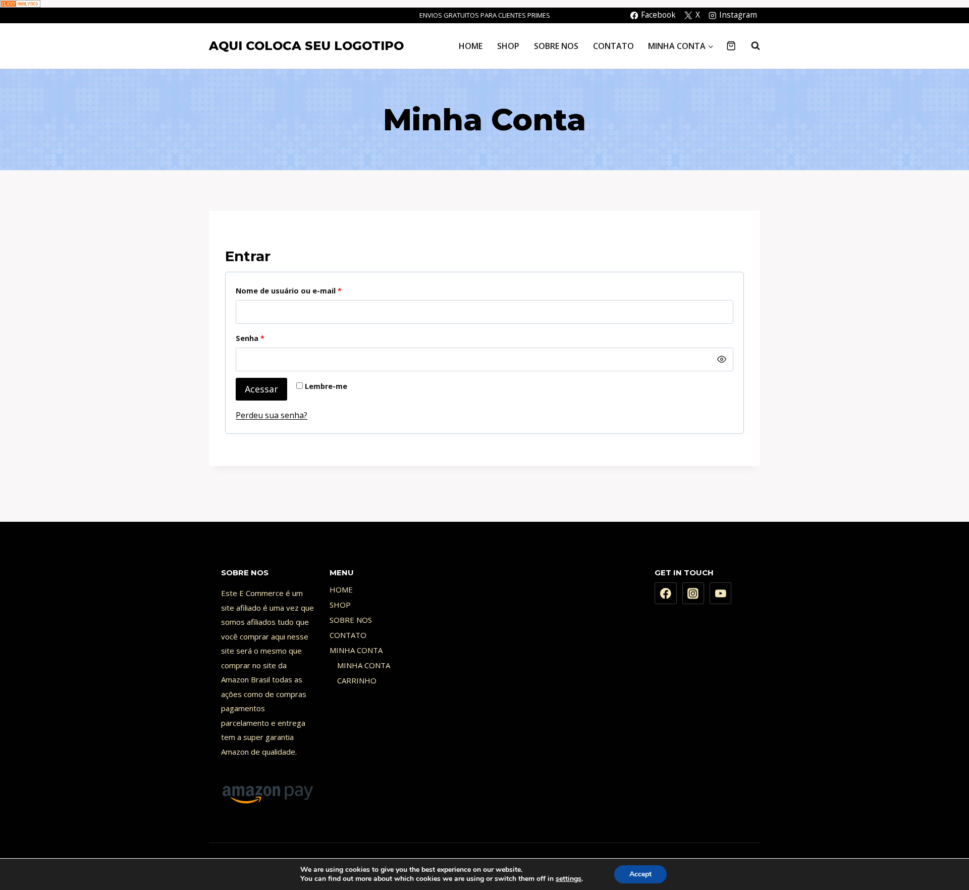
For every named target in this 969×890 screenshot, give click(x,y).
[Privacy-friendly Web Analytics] (484, 4)
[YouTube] (721, 593)
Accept (640, 874)
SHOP (508, 46)
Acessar (261, 389)
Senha (272, 338)
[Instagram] (693, 593)
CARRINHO (356, 680)
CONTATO (613, 46)
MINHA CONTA (356, 650)
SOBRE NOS (556, 46)
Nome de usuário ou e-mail (310, 290)
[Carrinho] (731, 46)
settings (568, 878)
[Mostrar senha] (721, 359)
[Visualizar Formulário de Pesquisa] (750, 46)
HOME (470, 46)
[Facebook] (666, 593)
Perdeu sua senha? (271, 415)
